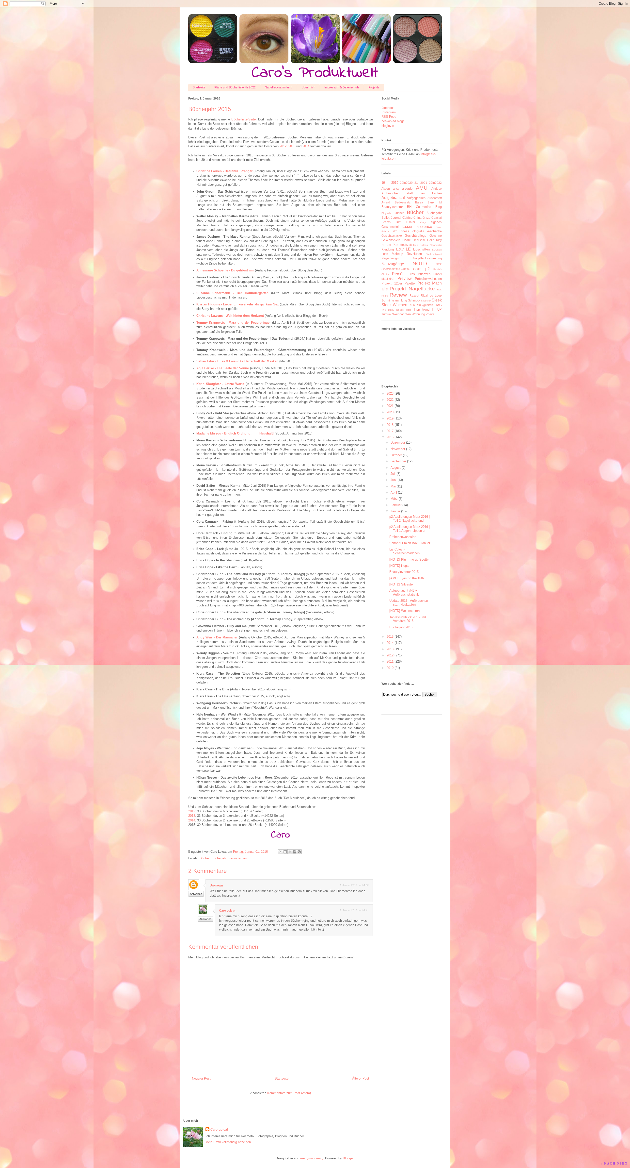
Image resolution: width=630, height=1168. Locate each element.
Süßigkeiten (425, 305)
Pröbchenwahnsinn (428, 279)
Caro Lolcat (227, 910)
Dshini (410, 222)
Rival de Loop (431, 295)
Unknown (216, 885)
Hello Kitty (434, 240)
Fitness (404, 231)
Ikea (415, 245)
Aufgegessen (416, 198)
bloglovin (387, 126)
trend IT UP (432, 309)
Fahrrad (385, 231)
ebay (423, 222)
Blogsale (386, 213)
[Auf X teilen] (289, 851)
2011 (390, 661)
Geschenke (433, 231)
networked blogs (393, 121)
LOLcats (437, 249)
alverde (407, 188)
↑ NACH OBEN (614, 1163)
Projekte (373, 87)
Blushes (399, 213)
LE (408, 249)
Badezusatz (402, 202)
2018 (390, 425)
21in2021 (420, 182)
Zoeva (430, 314)
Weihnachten (401, 314)
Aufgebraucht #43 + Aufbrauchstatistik (404, 592)
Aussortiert (434, 198)
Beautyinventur (392, 207)
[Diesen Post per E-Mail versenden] (280, 851)
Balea (419, 202)
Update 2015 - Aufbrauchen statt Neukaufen (408, 602)
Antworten (196, 893)
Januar (395, 511)
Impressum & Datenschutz (341, 87)
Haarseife (419, 240)
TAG (438, 305)
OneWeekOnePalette (395, 269)
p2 (427, 269)
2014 (305, 146)
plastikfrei (387, 278)
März (394, 499)
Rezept (414, 295)
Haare (406, 240)
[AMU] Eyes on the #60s (407, 578)
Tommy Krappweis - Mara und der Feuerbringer (233, 322)
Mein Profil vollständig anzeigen (228, 1142)
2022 (390, 399)
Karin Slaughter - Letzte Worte (220, 384)
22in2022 (435, 182)
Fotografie (417, 231)
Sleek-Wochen (394, 305)
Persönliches (237, 858)
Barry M (434, 202)
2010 (390, 668)
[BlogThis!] (285, 851)
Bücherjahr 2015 (400, 627)
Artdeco (436, 188)
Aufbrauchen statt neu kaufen (411, 193)
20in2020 (406, 182)
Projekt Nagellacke (412, 288)
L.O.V (400, 249)
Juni (393, 480)
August (396, 467)
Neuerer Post (201, 1078)
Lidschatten (421, 249)
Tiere (408, 309)
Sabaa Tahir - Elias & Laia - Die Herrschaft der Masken (237, 361)
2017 (390, 431)
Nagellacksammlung (278, 87)
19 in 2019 (389, 182)
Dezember (398, 442)
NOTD (419, 263)
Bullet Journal (391, 217)
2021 (390, 406)
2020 (390, 412)
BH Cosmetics (419, 207)
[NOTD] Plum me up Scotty (409, 559)
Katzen (424, 245)
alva (396, 188)
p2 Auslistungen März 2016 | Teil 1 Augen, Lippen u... (409, 529)
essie (439, 227)
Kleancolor (436, 245)
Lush (384, 253)
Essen (407, 226)
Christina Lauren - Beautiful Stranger (224, 171)
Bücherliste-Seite (243, 119)
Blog (438, 207)
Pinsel (437, 274)
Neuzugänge (392, 264)
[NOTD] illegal (399, 565)
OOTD (417, 269)
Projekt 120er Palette (398, 283)
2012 (283, 146)
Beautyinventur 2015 (404, 572)
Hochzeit (406, 244)
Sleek (437, 300)
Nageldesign (390, 258)
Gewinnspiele (390, 240)
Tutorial (386, 314)
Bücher (204, 858)
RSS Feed (388, 116)
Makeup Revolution (407, 254)
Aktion (385, 188)
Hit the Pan (389, 244)
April (394, 492)
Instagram (388, 112)
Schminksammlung (394, 300)
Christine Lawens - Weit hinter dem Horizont (230, 315)
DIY (398, 222)
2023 (390, 393)
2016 (390, 437)
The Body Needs (392, 309)
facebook (387, 108)
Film (394, 231)
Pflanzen (424, 274)
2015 (390, 636)
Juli (393, 474)
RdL (439, 289)
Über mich (308, 87)
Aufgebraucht (393, 198)
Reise (384, 295)
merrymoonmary (311, 1158)
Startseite (199, 87)
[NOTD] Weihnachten (404, 611)
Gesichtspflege (415, 235)
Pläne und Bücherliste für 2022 (235, 87)
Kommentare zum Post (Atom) (289, 1093)
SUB (412, 305)
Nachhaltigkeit (434, 254)
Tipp (417, 309)
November (398, 449)
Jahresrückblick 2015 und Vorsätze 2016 (407, 619)
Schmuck (414, 300)
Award (385, 202)
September (398, 461)
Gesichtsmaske (391, 235)
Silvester (426, 300)
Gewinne (435, 235)
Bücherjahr (218, 858)
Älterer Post (360, 1078)
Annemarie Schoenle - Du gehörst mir (225, 270)
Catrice (407, 217)
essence (424, 226)
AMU (421, 188)
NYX (439, 264)
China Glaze (421, 217)
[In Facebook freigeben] (294, 851)
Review (398, 295)
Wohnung (418, 314)
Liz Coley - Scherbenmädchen (404, 551)
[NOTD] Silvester (401, 584)
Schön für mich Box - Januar (409, 543)
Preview (404, 278)
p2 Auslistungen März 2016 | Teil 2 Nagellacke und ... (409, 518)
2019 (390, 418)
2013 (291, 146)
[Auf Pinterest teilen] (299, 851)
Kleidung (387, 249)
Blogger (348, 1158)
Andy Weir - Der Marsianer (217, 637)
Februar (396, 505)
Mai (393, 486)
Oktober (396, 455)
